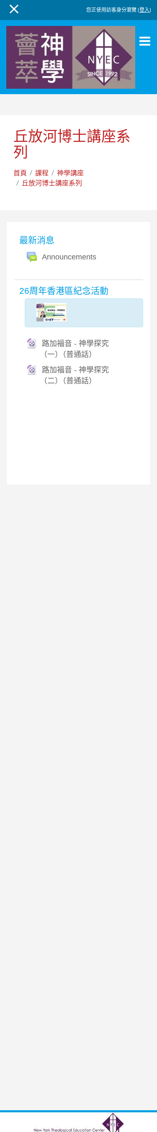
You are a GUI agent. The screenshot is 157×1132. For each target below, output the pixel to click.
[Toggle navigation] (145, 41)
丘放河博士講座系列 (52, 182)
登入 (144, 9)
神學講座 (70, 172)
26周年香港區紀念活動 (63, 290)
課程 (42, 172)
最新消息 (36, 240)
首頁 (20, 172)
